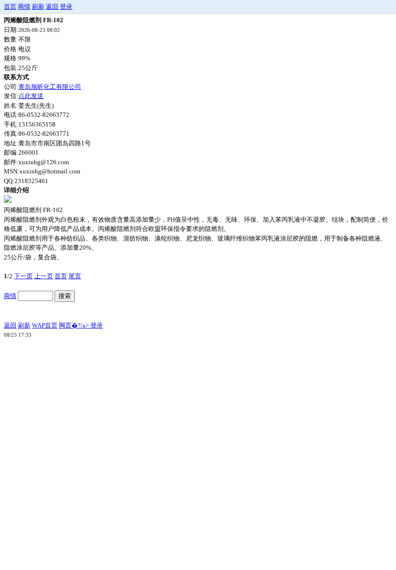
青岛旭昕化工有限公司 (49, 86)
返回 (52, 6)
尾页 (75, 276)
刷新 (38, 6)
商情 (24, 6)
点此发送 (30, 96)
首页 (10, 6)
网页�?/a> (74, 325)
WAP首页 (44, 325)
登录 (66, 6)
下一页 (23, 276)
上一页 (43, 276)
